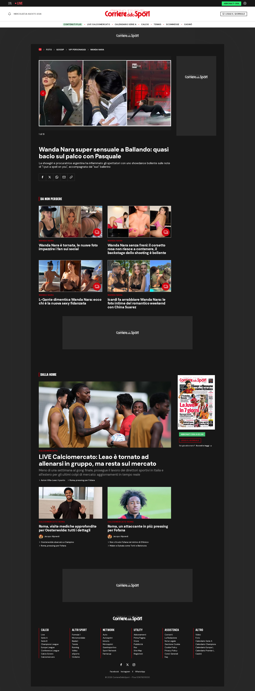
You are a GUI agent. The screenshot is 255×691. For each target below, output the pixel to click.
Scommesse (172, 24)
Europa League (48, 647)
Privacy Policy (171, 650)
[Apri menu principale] (10, 3)
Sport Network (109, 650)
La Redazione (171, 638)
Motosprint (108, 644)
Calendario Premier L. (205, 650)
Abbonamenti (140, 634)
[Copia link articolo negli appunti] (71, 177)
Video (198, 634)
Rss (135, 647)
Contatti (169, 634)
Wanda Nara (97, 49)
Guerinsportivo (109, 647)
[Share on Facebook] (42, 177)
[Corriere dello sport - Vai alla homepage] (127, 14)
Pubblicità (138, 644)
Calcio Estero (47, 653)
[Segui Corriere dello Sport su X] (127, 664)
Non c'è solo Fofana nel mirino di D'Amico (129, 542)
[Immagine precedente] (43, 93)
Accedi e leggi (202, 446)
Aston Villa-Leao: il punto (53, 480)
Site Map (138, 650)
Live (19, 3)
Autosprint (108, 638)
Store (136, 641)
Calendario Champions (206, 644)
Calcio (145, 24)
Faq (166, 657)
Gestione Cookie (172, 644)
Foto (49, 49)
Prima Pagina (139, 638)
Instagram (125, 671)
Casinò (188, 24)
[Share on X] (49, 177)
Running (75, 647)
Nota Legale (170, 641)
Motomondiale (78, 638)
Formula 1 (76, 634)
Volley (74, 650)
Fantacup (107, 653)
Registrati (138, 653)
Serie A (44, 638)
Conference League (50, 650)
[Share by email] (63, 177)
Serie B (44, 641)
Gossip (60, 49)
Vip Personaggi (77, 49)
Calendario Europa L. (205, 647)
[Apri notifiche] (9, 14)
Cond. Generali (171, 653)
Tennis (157, 24)
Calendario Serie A (125, 24)
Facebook (114, 671)
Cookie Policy (171, 647)
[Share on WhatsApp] (56, 177)
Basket (75, 641)
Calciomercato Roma (52, 522)
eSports (75, 653)
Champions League (50, 644)
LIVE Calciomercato (98, 24)
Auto (105, 634)
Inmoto (106, 641)
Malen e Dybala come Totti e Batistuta (128, 546)
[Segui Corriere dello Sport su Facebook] (121, 664)
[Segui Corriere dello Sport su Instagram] (133, 664)
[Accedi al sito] (245, 3)
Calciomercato (48, 451)
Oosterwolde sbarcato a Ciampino (57, 542)
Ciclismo (76, 657)
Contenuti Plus (72, 24)
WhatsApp (140, 671)
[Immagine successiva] (167, 93)
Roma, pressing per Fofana (82, 480)
